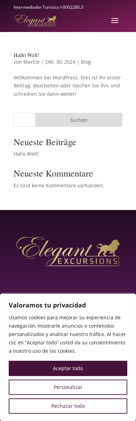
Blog (86, 62)
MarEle (31, 62)
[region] (68, 357)
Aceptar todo (68, 368)
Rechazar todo (68, 406)
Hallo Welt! (26, 55)
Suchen (79, 120)
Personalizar (68, 387)
